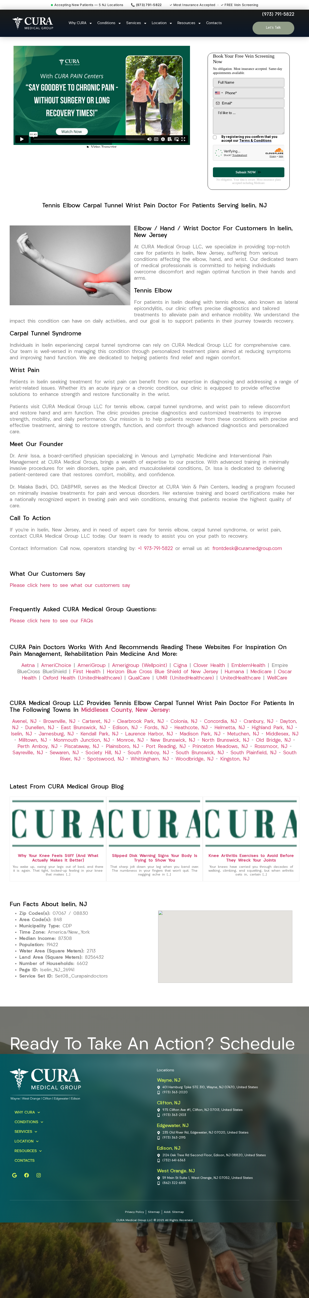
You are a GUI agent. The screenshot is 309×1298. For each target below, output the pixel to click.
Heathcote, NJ (191, 728)
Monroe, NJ (130, 740)
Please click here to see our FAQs (51, 621)
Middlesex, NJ (282, 734)
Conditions (106, 23)
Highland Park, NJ (272, 728)
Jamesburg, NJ (56, 734)
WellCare (277, 678)
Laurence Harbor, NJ (149, 734)
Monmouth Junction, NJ (82, 740)
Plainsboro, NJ (122, 746)
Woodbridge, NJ (194, 759)
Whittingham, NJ (150, 759)
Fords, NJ (156, 728)
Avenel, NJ (24, 721)
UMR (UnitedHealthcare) (185, 678)
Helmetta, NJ (229, 728)
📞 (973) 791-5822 (146, 5)
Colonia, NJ (183, 721)
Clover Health (209, 665)
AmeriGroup (91, 665)
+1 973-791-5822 (155, 548)
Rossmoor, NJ (270, 746)
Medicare (261, 671)
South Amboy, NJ (148, 753)
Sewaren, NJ (64, 753)
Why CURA (77, 23)
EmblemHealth (248, 665)
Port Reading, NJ (166, 746)
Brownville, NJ (59, 721)
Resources (186, 23)
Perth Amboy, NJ (37, 746)
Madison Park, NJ (200, 734)
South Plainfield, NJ (253, 753)
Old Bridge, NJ (273, 740)
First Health (86, 671)
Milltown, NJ (33, 740)
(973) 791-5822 (278, 14)
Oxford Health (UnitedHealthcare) (82, 678)
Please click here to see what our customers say (70, 585)
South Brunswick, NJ (200, 753)
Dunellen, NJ (39, 728)
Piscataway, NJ (81, 746)
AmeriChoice (56, 665)
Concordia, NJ (220, 721)
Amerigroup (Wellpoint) (139, 665)
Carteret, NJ (96, 721)
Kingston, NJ (234, 759)
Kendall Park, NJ (99, 734)
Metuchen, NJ (243, 734)
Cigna (180, 665)
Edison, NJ (125, 728)
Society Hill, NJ (103, 753)
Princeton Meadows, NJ (220, 746)
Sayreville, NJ (28, 753)
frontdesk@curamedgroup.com (247, 548)
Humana (234, 671)
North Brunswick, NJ (225, 740)
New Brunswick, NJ (172, 740)
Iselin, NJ (21, 734)
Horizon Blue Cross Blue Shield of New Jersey (162, 671)
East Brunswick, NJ (83, 728)
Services (133, 23)
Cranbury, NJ (258, 721)
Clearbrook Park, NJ (140, 721)
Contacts (214, 23)
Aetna (28, 665)
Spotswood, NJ (105, 759)
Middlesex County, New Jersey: (125, 710)
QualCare (139, 678)
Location (159, 23)
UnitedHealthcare (240, 678)
